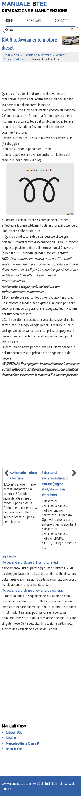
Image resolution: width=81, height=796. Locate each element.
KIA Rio (8, 55)
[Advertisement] (40, 76)
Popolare (34, 20)
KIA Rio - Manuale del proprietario (32, 55)
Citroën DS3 (14, 732)
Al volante (58, 55)
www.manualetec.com (16, 783)
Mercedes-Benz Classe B (22, 743)
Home (9, 20)
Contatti (62, 20)
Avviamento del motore (16, 59)
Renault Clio (14, 748)
